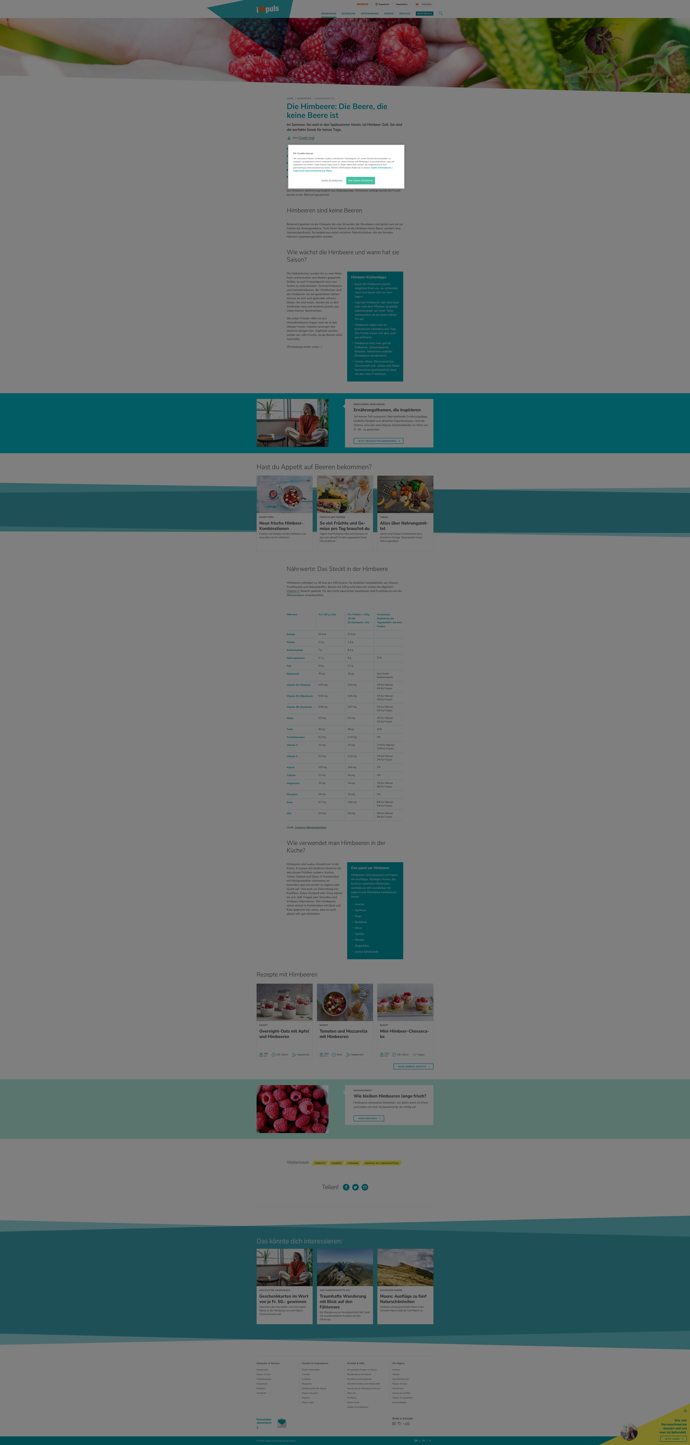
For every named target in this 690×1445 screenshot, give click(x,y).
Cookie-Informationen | (381, 167)
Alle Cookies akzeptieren (360, 180)
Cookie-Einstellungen (332, 180)
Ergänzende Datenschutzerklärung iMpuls (312, 170)
